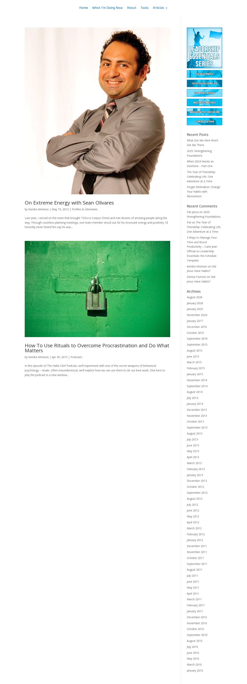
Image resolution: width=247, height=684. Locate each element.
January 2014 (195, 404)
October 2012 (195, 487)
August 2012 (194, 498)
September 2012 (197, 492)
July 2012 (192, 504)
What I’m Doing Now (107, 8)
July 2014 (192, 398)
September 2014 (197, 386)
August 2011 (194, 569)
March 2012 (194, 528)
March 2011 (194, 599)
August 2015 (194, 350)
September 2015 (197, 344)
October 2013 (195, 421)
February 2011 (196, 605)
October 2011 (195, 558)
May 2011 (193, 587)
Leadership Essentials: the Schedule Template (202, 255)
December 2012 (197, 481)
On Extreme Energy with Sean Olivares (69, 202)
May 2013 (193, 451)
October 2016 (195, 333)
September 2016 (197, 338)
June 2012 (193, 510)
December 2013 (197, 410)
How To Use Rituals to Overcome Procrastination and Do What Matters (97, 348)
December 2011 (197, 546)
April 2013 (193, 457)
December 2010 (197, 617)
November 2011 (197, 552)
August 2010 (194, 641)
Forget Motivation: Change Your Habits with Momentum (203, 191)
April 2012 (193, 522)
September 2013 (197, 427)
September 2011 (197, 564)
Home (83, 8)
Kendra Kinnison (38, 209)
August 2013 (194, 433)
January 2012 (195, 540)
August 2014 (194, 392)
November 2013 (197, 416)
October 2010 (195, 629)
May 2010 (193, 658)
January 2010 (195, 670)
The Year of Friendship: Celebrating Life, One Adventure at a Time (201, 176)
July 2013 (192, 439)
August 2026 (194, 297)
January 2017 (195, 321)
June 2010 (193, 653)
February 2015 (196, 368)
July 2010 (192, 647)
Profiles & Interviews (85, 209)
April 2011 (193, 593)
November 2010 (197, 623)
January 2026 (195, 303)
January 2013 (195, 475)
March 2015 (194, 362)
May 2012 (193, 516)
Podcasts (76, 357)
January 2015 (195, 374)
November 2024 (197, 315)
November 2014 (197, 380)
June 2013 (193, 445)
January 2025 (195, 309)
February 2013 (196, 469)
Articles (158, 8)
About (131, 8)
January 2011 (195, 611)
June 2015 (193, 356)
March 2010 (194, 664)
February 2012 (196, 534)
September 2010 (197, 635)
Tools (144, 8)
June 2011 (193, 581)
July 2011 (192, 575)
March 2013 (194, 463)
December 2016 (197, 327)
